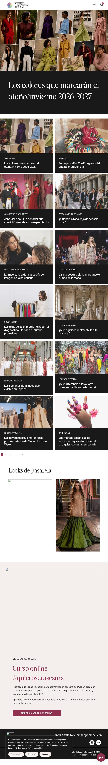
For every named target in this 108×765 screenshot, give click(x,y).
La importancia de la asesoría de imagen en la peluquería (24, 276)
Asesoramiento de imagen (16, 214)
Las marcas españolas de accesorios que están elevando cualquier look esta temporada (78, 441)
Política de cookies (35, 748)
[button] (94, 5)
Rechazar (32, 754)
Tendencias (9, 159)
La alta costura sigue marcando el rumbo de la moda (79, 276)
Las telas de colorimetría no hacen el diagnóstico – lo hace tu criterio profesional (26, 330)
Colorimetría (10, 322)
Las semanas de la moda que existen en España (22, 387)
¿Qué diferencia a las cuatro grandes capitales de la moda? (77, 385)
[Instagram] (91, 742)
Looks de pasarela (67, 270)
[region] (39, 747)
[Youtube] (98, 742)
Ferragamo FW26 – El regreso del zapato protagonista (79, 165)
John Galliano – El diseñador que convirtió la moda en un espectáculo (26, 220)
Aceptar (45, 754)
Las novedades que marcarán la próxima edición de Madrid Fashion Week (25, 441)
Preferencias (16, 754)
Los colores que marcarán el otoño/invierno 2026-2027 (21, 165)
